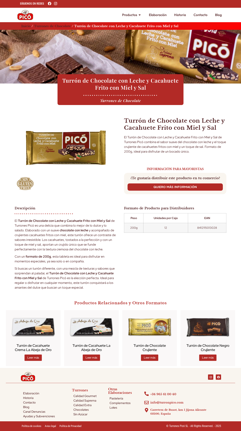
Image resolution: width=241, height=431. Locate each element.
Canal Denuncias (34, 412)
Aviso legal (50, 426)
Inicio (26, 26)
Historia (28, 398)
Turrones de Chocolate (52, 26)
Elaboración (31, 393)
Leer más (33, 357)
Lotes (113, 408)
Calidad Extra (82, 405)
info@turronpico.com (166, 402)
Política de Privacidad (70, 426)
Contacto (29, 402)
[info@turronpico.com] (146, 402)
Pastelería (116, 398)
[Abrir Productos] (139, 14)
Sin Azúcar (80, 414)
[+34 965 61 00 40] (146, 394)
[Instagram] (210, 377)
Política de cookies (31, 426)
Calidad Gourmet (85, 396)
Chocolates (81, 410)
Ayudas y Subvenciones (39, 416)
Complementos (120, 403)
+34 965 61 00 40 (163, 394)
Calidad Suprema (84, 400)
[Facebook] (218, 377)
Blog (26, 407)
